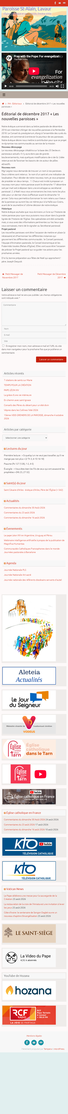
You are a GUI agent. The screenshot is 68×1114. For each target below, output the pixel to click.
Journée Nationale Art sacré (17, 574)
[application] (34, 71)
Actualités (12, 501)
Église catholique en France (23, 813)
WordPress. (59, 1049)
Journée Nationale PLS (15, 569)
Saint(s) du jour (16, 483)
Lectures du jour (16, 448)
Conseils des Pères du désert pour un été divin (26, 405)
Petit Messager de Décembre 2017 (51, 276)
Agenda (11, 563)
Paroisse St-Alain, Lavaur (26, 9)
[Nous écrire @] (64, 3)
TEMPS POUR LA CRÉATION (17, 385)
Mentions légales (34, 1036)
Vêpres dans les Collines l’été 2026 (21, 410)
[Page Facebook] (55, 3)
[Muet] (57, 86)
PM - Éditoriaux (15, 103)
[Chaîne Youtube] (60, 3)
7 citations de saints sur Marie (18, 380)
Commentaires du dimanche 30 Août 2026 (24, 507)
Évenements (14, 528)
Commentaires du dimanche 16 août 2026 (24, 517)
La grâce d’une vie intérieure (17, 395)
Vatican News (15, 889)
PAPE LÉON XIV (11, 390)
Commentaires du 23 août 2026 (19, 512)
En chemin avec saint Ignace (17, 400)
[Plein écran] (62, 86)
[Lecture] (5, 86)
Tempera (48, 1049)
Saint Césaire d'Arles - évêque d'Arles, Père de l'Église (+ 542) (33, 489)
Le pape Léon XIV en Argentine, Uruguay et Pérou (28, 535)
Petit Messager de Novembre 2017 (12, 276)
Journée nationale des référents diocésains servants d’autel (33, 579)
